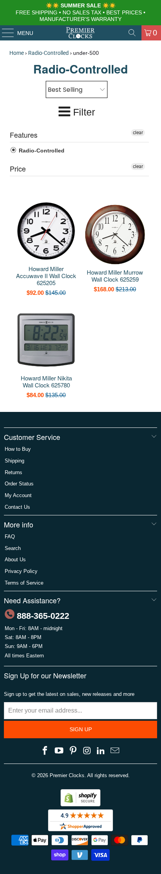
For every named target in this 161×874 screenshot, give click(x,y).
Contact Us (17, 507)
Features (24, 135)
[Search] (132, 32)
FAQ (10, 536)
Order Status (19, 484)
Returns (13, 472)
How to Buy (18, 449)
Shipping (14, 461)
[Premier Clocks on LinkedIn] (101, 751)
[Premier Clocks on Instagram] (87, 751)
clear (138, 132)
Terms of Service (24, 583)
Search (13, 548)
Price (18, 168)
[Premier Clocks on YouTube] (59, 751)
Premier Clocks (67, 775)
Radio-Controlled (48, 53)
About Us (15, 559)
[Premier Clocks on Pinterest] (73, 751)
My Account (18, 495)
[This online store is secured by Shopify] (80, 804)
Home (16, 53)
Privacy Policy (21, 571)
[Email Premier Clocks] (115, 751)
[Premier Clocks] (80, 32)
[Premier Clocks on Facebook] (45, 751)
